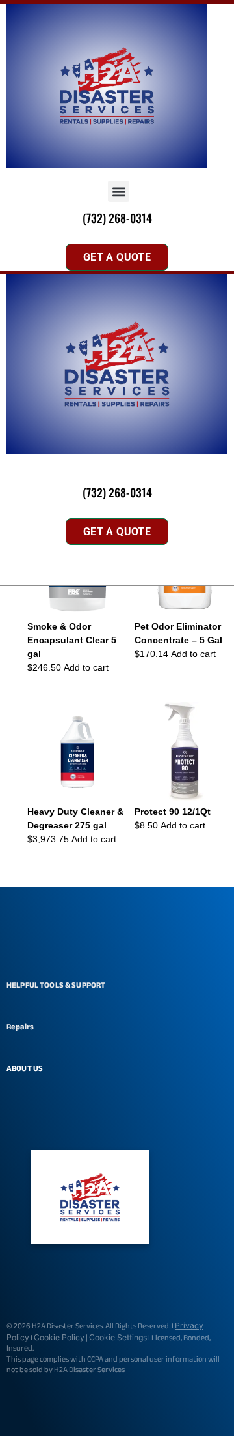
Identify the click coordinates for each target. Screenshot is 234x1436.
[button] (118, 191)
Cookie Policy (59, 1337)
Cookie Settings (118, 1337)
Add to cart (86, 667)
